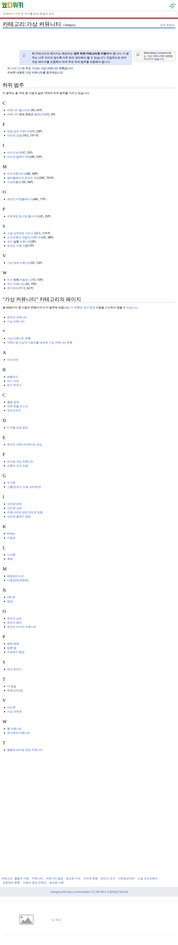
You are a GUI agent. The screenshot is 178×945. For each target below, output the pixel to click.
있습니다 (131, 307)
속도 (10, 241)
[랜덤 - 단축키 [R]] (173, 5)
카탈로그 (25, 280)
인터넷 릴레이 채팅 (19, 157)
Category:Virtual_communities (70, 892)
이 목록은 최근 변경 (83, 307)
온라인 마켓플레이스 (20, 199)
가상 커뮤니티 (154, 56)
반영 (107, 307)
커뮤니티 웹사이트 (18, 110)
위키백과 (12, 288)
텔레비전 (39, 114)
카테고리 (16, 68)
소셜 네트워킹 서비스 (20, 233)
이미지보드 (14, 152)
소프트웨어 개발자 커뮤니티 (24, 237)
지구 (10, 280)
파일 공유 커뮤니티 (19, 131)
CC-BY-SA (98, 892)
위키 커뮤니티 (16, 284)
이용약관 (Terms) (117, 892)
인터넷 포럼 (14, 135)
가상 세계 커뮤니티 (19, 263)
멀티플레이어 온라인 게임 (23, 178)
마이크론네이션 (17, 174)
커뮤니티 (12, 114)
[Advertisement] (89, 37)
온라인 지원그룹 (17, 246)
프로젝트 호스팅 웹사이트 (23, 216)
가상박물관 (14, 182)
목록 (61, 68)
